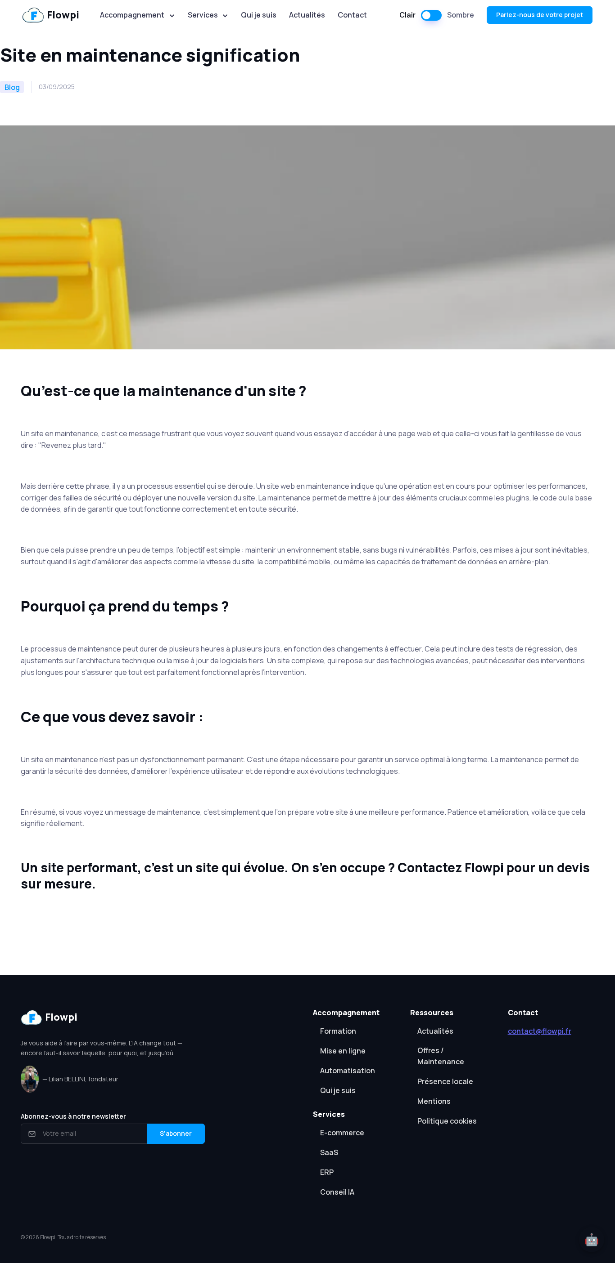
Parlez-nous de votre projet (539, 14)
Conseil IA (337, 1192)
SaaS (329, 1152)
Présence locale (445, 1081)
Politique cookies (447, 1121)
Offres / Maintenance (440, 1056)
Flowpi (63, 15)
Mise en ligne (343, 1051)
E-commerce (342, 1133)
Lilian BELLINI (67, 1079)
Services (203, 15)
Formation (338, 1031)
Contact (352, 15)
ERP (327, 1172)
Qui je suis (258, 15)
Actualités (307, 15)
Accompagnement (132, 15)
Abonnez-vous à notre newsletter (73, 1116)
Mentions (434, 1101)
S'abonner (176, 1133)
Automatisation (347, 1071)
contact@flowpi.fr (539, 1031)
